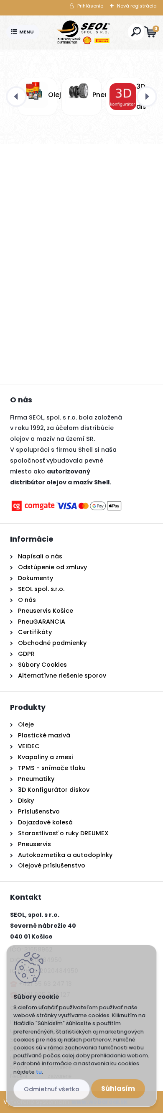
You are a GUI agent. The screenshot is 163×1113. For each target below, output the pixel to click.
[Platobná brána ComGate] (66, 504)
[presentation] (16, 96)
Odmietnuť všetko (51, 1089)
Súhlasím (118, 1088)
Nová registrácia (137, 6)
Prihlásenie (90, 6)
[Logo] (83, 32)
